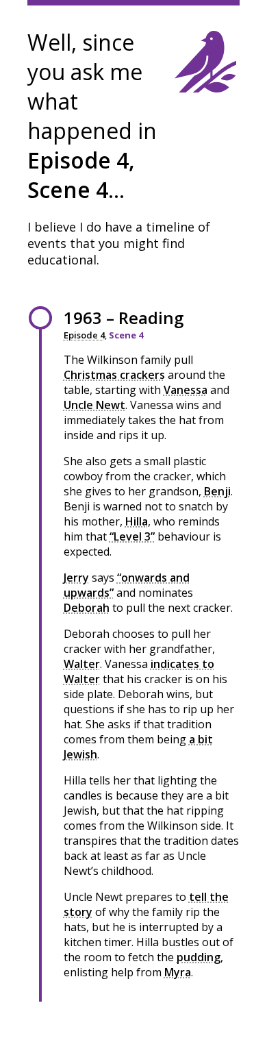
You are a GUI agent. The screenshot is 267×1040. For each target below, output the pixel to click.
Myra (177, 972)
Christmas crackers (114, 374)
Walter (82, 663)
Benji (217, 491)
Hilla (136, 521)
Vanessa (185, 389)
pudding (198, 957)
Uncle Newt (94, 404)
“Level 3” (132, 536)
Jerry (76, 577)
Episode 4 (84, 335)
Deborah (87, 607)
